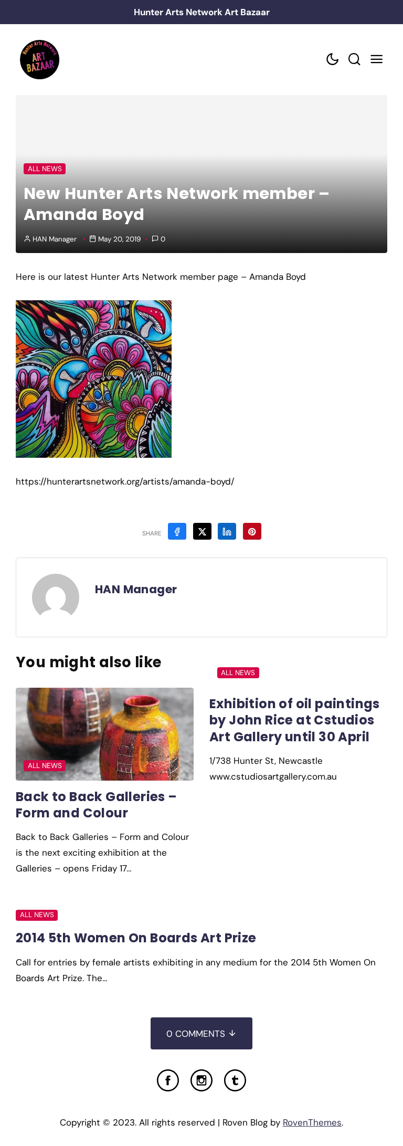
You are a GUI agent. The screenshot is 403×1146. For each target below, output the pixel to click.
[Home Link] (39, 59)
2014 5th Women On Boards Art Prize (136, 938)
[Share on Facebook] (177, 531)
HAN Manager (55, 239)
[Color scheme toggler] (332, 59)
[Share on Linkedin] (227, 531)
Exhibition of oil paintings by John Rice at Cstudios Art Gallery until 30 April (294, 720)
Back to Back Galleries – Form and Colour (96, 805)
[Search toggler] (354, 59)
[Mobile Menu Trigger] (376, 59)
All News (45, 168)
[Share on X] (202, 531)
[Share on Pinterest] (252, 531)
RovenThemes (312, 1122)
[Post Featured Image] (105, 734)
